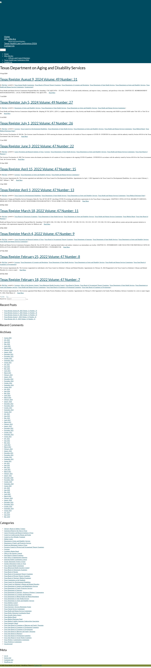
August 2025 (8, 362)
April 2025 (7, 371)
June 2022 (7, 440)
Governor (17, 129)
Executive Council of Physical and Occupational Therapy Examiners (24, 547)
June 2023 (7, 416)
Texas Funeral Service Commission (14, 609)
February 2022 (8, 449)
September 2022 (9, 434)
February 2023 (8, 424)
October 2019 (8, 506)
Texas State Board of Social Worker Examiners (18, 637)
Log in (6, 656)
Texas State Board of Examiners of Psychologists (96, 287)
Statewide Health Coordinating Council (15, 559)
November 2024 (8, 381)
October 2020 (8, 482)
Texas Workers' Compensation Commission (16, 640)
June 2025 (7, 366)
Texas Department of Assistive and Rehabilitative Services (21, 586)
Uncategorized (29, 87)
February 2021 (8, 473)
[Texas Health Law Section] (75, 16)
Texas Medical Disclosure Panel (135, 195)
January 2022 (8, 451)
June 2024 (7, 391)
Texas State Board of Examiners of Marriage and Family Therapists (23, 625)
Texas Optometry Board (11, 623)
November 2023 (8, 406)
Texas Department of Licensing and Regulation (75, 85)
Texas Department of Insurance (83, 239)
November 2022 (8, 430)
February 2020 (8, 498)
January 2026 (8, 352)
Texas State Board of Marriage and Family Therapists (19, 631)
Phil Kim (4, 85)
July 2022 (7, 438)
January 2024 (8, 401)
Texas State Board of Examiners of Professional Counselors (63, 287)
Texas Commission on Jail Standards (14, 580)
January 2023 (8, 426)
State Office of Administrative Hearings (15, 557)
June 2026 (7, 342)
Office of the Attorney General (30, 285)
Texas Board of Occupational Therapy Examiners (58, 239)
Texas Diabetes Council (11, 603)
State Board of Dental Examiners (13, 555)
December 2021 (8, 453)
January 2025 (8, 377)
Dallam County (8, 539)
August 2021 (8, 461)
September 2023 (9, 410)
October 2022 (8, 432)
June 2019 (7, 515)
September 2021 (9, 459)
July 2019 (7, 512)
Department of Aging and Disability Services (27, 108)
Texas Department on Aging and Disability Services (130, 85)
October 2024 (8, 383)
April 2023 (7, 420)
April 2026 (7, 346)
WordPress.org (8, 662)
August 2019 (8, 510)
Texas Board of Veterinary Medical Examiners (17, 578)
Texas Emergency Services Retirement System (17, 607)
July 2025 (7, 364)
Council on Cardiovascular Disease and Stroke (17, 535)
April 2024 (7, 395)
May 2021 (7, 467)
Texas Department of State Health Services (102, 85)
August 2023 (8, 412)
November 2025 (8, 356)
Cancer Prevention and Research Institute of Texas (29, 152)
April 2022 (7, 445)
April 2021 (7, 469)
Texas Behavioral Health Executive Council (52, 285)
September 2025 (9, 360)
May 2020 (7, 492)
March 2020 (7, 496)
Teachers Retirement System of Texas (15, 563)
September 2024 (9, 385)
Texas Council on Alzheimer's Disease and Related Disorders (21, 584)
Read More (52, 92)
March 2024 (7, 397)
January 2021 (8, 475)
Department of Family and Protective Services (17, 543)
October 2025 (8, 358)
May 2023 (7, 418)
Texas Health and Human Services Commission (111, 108)
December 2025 (8, 354)
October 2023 (8, 408)
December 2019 (8, 502)
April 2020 (7, 494)
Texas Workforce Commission (13, 642)
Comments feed (8, 660)
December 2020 (8, 478)
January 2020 (8, 500)
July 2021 (7, 463)
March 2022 (7, 447)
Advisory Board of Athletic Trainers (14, 529)
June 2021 (7, 465)
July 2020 (7, 488)
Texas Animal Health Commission (24, 85)
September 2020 (9, 484)
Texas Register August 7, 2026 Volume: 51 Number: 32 (20, 317)
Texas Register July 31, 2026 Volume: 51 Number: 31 (19, 319)
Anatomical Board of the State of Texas (15, 531)
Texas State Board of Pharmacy (13, 633)
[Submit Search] (27, 299)
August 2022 (8, 436)
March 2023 (7, 422)
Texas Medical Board (139, 129)
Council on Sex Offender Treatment (14, 537)
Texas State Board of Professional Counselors (17, 635)
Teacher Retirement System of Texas (14, 561)
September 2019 (9, 508)
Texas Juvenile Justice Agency (12, 615)
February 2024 (8, 399)
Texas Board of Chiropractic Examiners (25, 216)
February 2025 (8, 375)
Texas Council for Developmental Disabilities (34, 129)
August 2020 (8, 486)
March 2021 (7, 471)
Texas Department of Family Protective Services (18, 588)
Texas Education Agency (11, 605)
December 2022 (8, 428)
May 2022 (7, 443)
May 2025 (7, 369)
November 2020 (8, 480)
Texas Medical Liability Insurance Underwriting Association (21, 621)
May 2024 (7, 393)
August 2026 (8, 338)
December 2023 (8, 403)
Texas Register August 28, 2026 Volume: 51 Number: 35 (20, 311)
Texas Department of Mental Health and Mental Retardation (21, 596)
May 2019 (7, 517)
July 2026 (7, 340)
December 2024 (8, 379)
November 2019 (8, 504)
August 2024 (8, 387)
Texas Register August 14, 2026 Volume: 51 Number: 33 (20, 315)
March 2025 (7, 373)
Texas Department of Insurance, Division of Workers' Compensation (24, 592)
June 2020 (7, 490)
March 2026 (7, 348)
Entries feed (7, 658)
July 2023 (7, 414)
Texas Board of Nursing (72, 285)
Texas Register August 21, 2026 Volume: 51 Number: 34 (20, 313)
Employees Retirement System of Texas (15, 545)
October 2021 (8, 457)
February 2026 (8, 350)
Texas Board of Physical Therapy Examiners (48, 85)
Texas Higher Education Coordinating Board (17, 613)
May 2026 (7, 344)
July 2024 (7, 389)
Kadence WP (38, 665)
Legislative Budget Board (11, 551)
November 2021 (8, 455)
